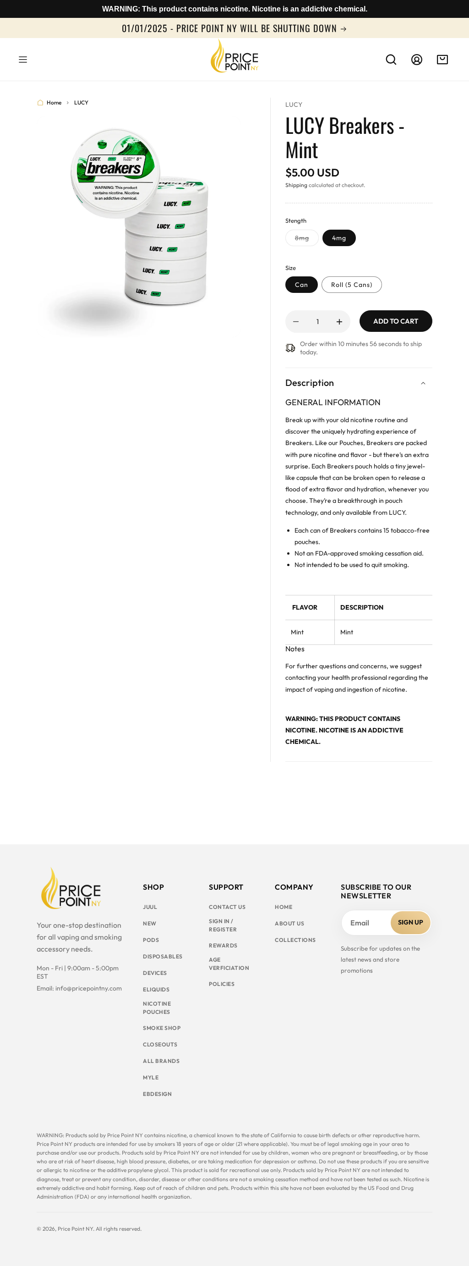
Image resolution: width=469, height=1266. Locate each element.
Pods (151, 939)
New (150, 923)
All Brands (161, 1060)
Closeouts (160, 1044)
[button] (22, 59)
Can (301, 285)
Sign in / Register (223, 925)
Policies (221, 983)
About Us (289, 923)
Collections (295, 939)
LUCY (81, 102)
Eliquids (156, 989)
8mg (307, 239)
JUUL (150, 906)
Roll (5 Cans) (351, 285)
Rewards (223, 945)
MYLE (150, 1077)
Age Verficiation (229, 963)
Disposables (163, 956)
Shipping (296, 185)
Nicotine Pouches (157, 1007)
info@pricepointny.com (88, 988)
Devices (155, 972)
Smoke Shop (161, 1027)
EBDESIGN (157, 1093)
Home (54, 102)
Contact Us (227, 906)
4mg (339, 238)
